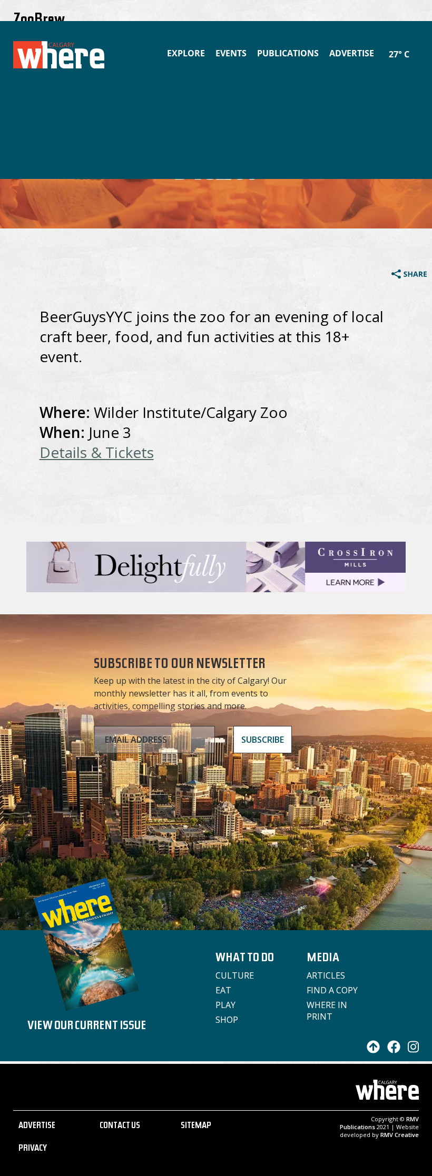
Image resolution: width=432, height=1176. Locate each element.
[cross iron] (216, 587)
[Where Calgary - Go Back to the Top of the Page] (370, 1050)
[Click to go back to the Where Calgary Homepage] (53, 52)
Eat (223, 990)
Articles (326, 975)
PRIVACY (32, 1149)
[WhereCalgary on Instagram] (410, 1050)
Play (225, 1005)
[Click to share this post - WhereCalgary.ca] (409, 275)
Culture (234, 975)
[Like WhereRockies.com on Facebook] (391, 1050)
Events (231, 53)
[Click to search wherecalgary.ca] (416, 47)
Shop (226, 1019)
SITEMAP (196, 1126)
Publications (288, 53)
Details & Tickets (97, 452)
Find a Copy (332, 990)
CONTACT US (120, 1126)
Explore (186, 53)
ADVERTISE (36, 1126)
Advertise (351, 53)
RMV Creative (399, 1135)
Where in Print (327, 1010)
